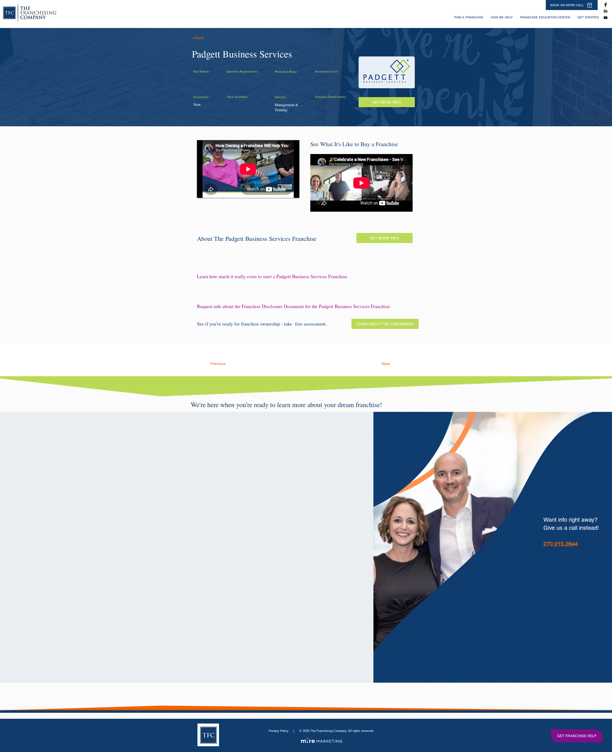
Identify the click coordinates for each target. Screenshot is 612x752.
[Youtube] (605, 18)
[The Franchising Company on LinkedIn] (605, 11)
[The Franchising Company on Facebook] (605, 5)
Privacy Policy (279, 731)
